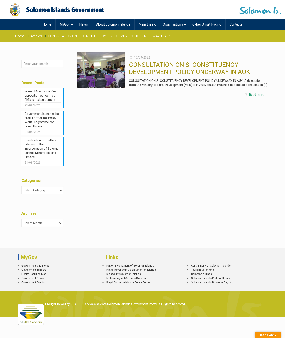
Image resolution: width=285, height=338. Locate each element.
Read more (256, 95)
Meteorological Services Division (126, 278)
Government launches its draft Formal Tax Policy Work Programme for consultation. (42, 120)
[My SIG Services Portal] (57, 9)
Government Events (33, 282)
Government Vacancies (35, 265)
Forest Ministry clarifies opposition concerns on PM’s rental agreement (41, 95)
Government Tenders (33, 269)
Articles (36, 36)
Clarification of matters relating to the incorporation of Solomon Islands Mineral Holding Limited (42, 148)
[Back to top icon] (267, 332)
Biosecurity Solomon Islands (123, 274)
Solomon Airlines (201, 274)
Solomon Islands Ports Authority (210, 278)
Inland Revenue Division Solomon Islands (131, 269)
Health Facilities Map (34, 274)
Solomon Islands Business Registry (212, 282)
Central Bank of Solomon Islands (211, 265)
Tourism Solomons (202, 269)
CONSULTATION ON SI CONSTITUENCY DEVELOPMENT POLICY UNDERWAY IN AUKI (190, 68)
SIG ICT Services (83, 304)
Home (20, 36)
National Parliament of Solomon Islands (130, 265)
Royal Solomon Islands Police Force (128, 282)
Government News (32, 278)
